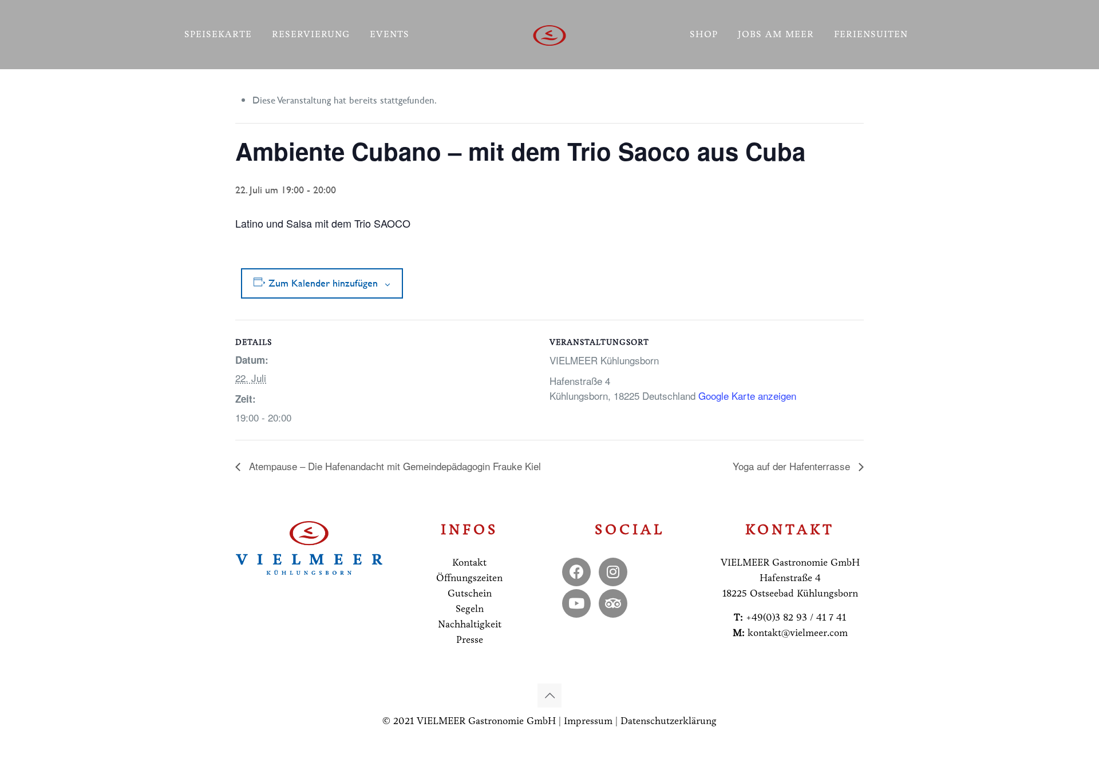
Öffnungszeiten (469, 578)
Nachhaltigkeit (469, 624)
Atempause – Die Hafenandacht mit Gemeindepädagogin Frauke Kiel (393, 466)
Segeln (470, 609)
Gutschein (470, 593)
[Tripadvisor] (613, 603)
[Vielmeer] (550, 34)
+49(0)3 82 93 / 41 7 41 (796, 617)
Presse (469, 640)
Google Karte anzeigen (747, 395)
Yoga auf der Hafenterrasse (793, 466)
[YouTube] (576, 603)
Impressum (588, 721)
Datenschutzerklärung (668, 721)
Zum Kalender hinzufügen (323, 283)
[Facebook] (576, 572)
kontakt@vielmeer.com (798, 633)
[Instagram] (613, 572)
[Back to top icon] (549, 695)
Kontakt (469, 563)
